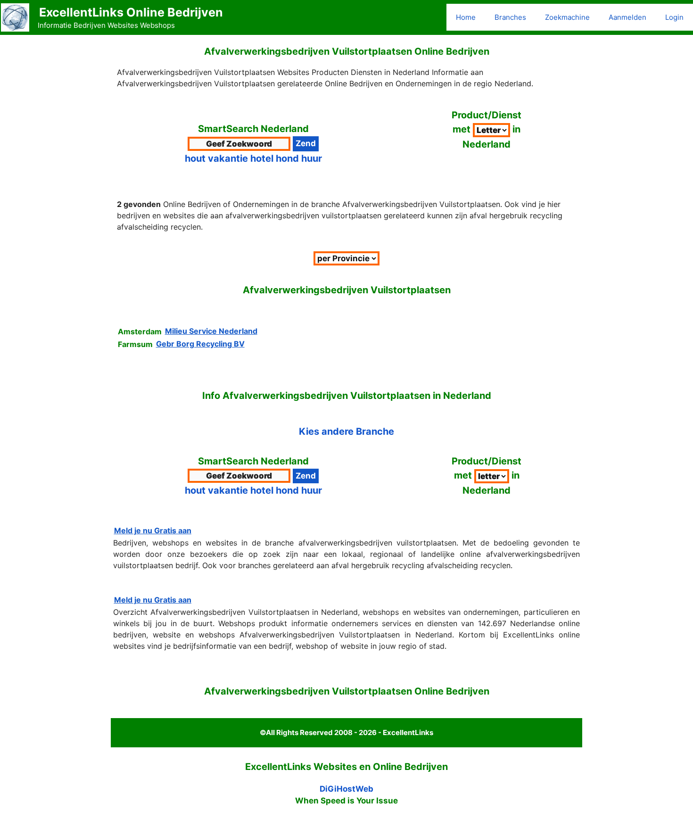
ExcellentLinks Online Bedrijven (131, 12)
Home (466, 17)
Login (674, 17)
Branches (510, 17)
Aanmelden (627, 17)
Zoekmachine (567, 17)
